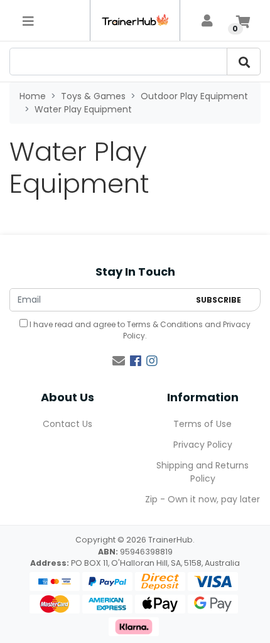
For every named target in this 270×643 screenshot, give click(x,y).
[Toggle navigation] (28, 21)
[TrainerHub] (135, 20)
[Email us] (118, 361)
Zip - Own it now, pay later (202, 499)
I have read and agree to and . (139, 330)
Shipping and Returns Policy (202, 472)
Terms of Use (202, 424)
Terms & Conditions (165, 324)
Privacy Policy (202, 444)
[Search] (244, 61)
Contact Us (67, 424)
